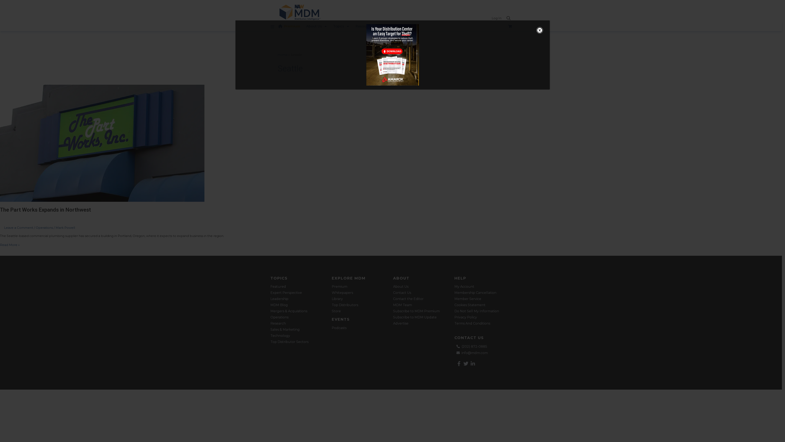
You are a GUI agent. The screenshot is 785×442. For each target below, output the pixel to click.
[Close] (539, 30)
